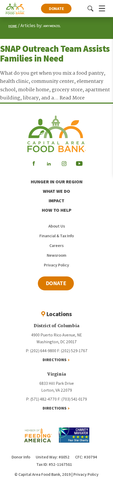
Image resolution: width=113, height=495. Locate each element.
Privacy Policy (56, 265)
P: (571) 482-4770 (41, 399)
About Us (56, 226)
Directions (54, 359)
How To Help (56, 210)
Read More (72, 98)
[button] (90, 8)
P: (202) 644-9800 (41, 350)
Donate (56, 8)
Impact (56, 201)
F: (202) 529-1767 (72, 350)
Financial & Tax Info (56, 236)
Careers (56, 245)
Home (12, 26)
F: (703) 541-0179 (72, 399)
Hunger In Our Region (57, 182)
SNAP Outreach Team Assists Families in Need (55, 53)
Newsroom (56, 255)
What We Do (56, 191)
